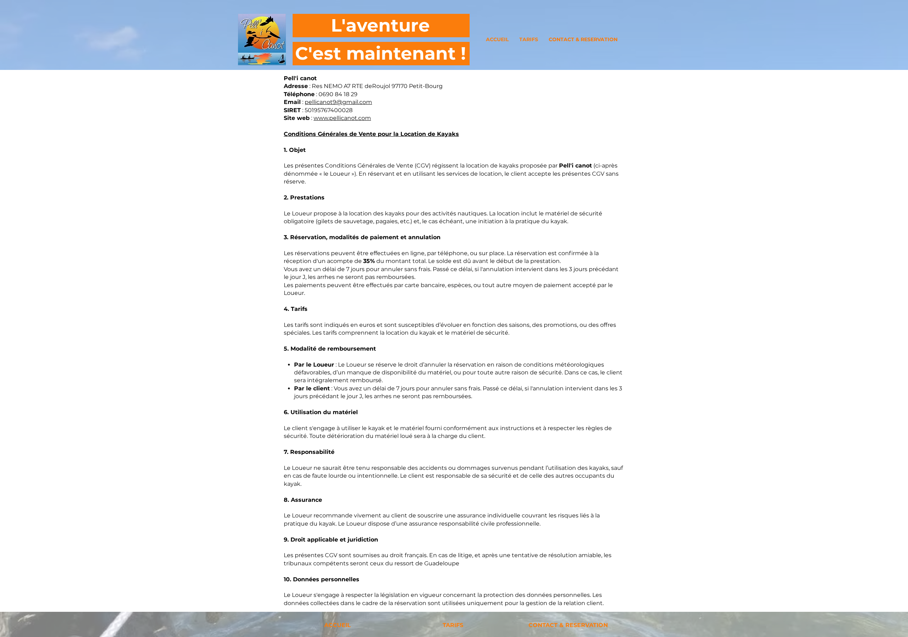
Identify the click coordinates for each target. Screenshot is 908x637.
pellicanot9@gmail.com (338, 102)
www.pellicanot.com (342, 118)
